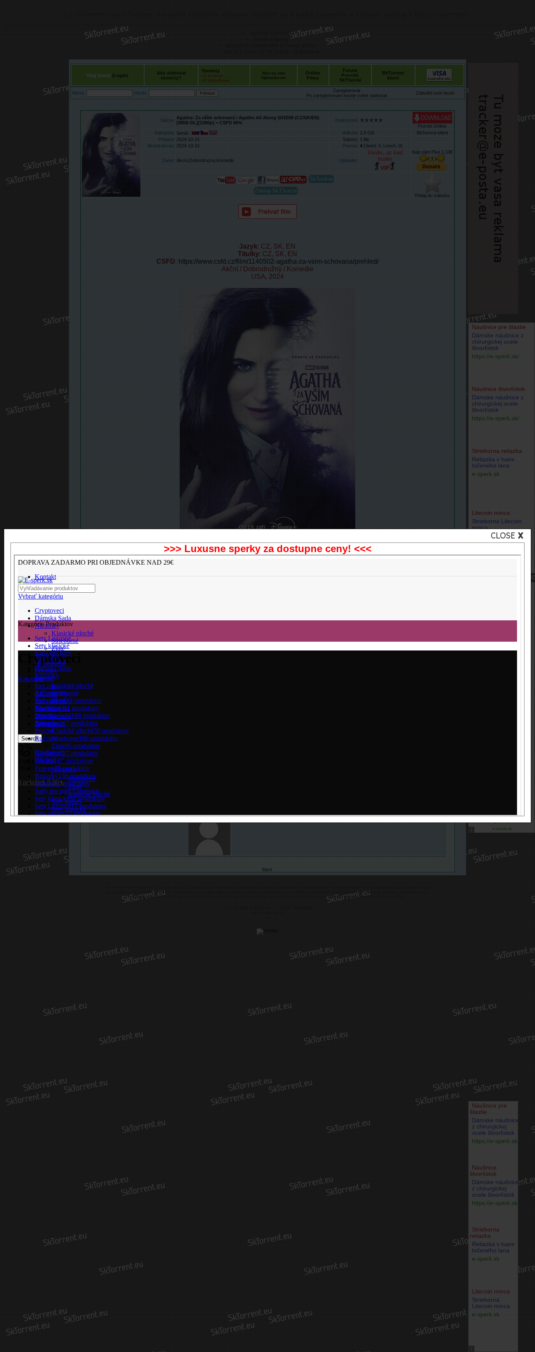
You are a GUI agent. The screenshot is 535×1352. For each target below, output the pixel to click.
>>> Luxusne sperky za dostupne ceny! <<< (268, 548)
